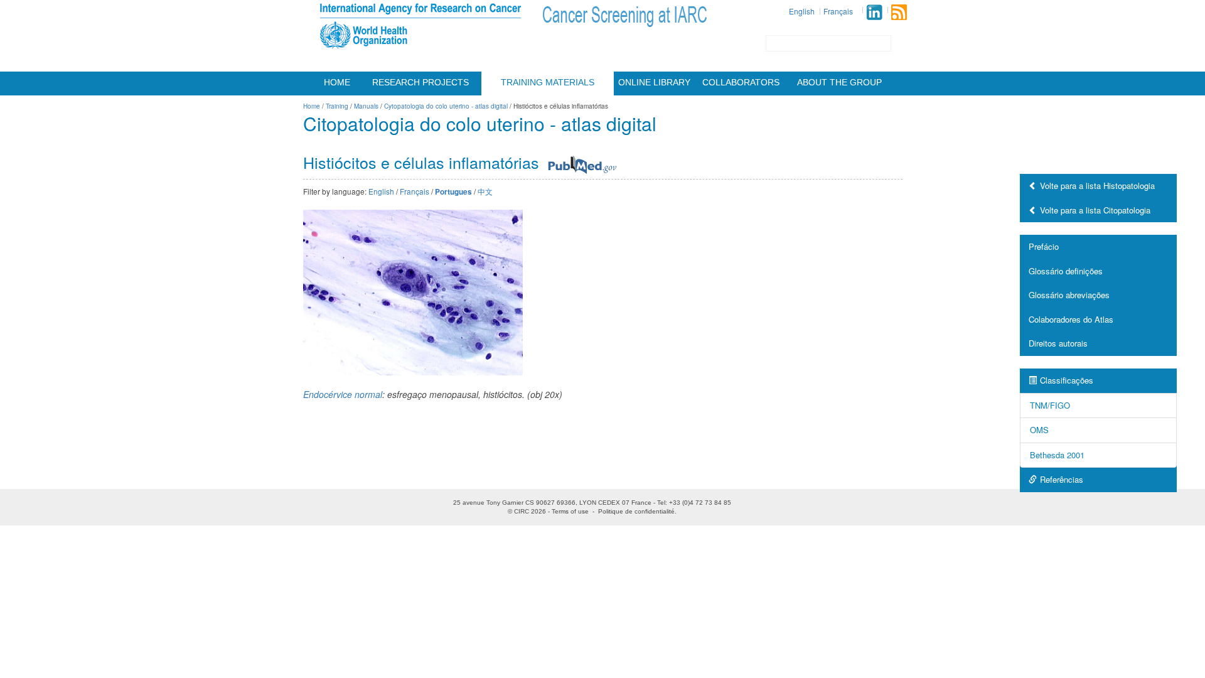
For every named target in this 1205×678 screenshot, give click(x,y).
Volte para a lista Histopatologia (1097, 185)
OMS (1039, 430)
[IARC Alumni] (874, 12)
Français (838, 11)
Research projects (420, 82)
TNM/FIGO (1050, 405)
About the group (839, 82)
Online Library (654, 82)
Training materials (547, 82)
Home (337, 82)
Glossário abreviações (1069, 295)
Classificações (1066, 380)
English (802, 11)
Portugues (453, 191)
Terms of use (570, 511)
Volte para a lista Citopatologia (1095, 210)
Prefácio (1044, 246)
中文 (485, 191)
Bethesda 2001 (1057, 455)
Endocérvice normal (342, 394)
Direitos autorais (1058, 343)
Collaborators (740, 82)
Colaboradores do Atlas (1071, 319)
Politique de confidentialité (636, 511)
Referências (1061, 479)
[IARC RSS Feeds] (899, 12)
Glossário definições (1066, 271)
